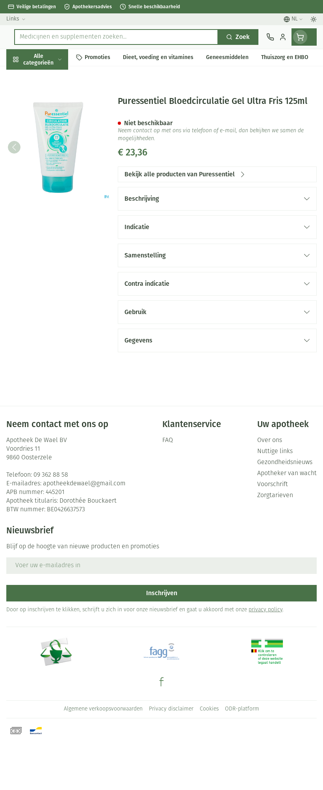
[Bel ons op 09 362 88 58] (270, 37)
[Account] (283, 37)
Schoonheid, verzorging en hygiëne (50, 97)
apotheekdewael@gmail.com (84, 484)
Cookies (209, 709)
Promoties (20, 76)
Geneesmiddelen (50, 241)
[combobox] (116, 37)
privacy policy (265, 610)
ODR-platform (242, 709)
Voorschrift (272, 484)
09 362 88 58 (50, 475)
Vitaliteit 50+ (50, 169)
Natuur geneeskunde (50, 187)
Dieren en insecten (50, 223)
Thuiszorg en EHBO (50, 205)
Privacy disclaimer (171, 709)
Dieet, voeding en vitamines (50, 122)
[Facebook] (161, 682)
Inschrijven (161, 593)
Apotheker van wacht (287, 473)
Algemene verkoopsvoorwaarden (103, 709)
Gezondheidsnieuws (284, 462)
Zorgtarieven (275, 495)
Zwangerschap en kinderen (50, 147)
